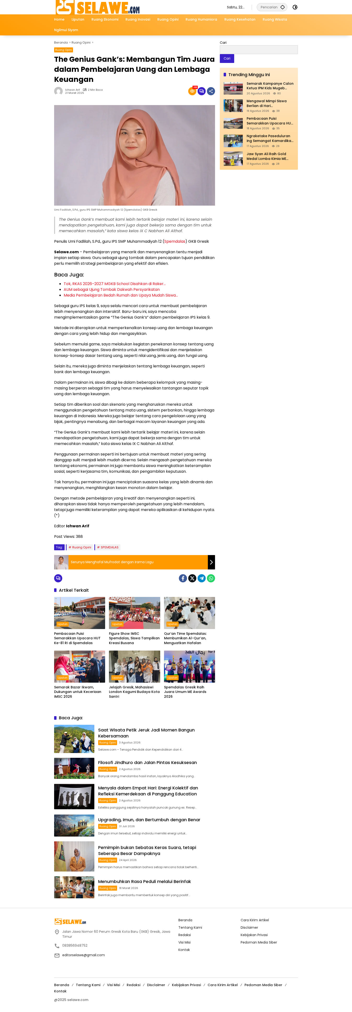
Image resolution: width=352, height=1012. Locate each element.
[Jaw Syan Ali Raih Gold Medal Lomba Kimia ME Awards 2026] (233, 159)
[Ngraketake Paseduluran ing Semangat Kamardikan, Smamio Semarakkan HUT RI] (233, 141)
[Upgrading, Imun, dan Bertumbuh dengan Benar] (74, 826)
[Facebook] (183, 578)
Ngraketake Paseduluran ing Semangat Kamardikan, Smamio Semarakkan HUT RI (270, 138)
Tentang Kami (190, 927)
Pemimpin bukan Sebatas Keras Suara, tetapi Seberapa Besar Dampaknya (147, 850)
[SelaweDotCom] (135, 7)
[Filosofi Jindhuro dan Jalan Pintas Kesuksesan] (74, 768)
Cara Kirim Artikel (255, 920)
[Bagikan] (211, 91)
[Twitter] (192, 578)
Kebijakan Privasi (254, 935)
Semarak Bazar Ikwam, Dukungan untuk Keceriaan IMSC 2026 (77, 692)
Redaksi (184, 935)
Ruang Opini (63, 50)
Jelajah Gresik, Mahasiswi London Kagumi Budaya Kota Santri (134, 692)
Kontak (184, 949)
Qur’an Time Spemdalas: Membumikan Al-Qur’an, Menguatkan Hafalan (185, 638)
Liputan (63, 624)
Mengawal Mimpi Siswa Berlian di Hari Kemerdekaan (267, 103)
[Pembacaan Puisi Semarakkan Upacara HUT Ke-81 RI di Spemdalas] (79, 613)
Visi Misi (184, 942)
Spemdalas (174, 241)
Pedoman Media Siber (259, 942)
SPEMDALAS (110, 547)
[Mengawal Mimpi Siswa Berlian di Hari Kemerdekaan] (233, 105)
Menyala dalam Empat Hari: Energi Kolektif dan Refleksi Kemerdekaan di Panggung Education (148, 791)
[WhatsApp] (211, 578)
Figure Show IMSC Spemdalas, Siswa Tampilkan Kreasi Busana (134, 638)
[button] (282, 7)
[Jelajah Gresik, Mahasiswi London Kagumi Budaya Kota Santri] (134, 667)
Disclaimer (249, 927)
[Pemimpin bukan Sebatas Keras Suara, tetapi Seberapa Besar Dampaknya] (74, 856)
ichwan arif (72, 90)
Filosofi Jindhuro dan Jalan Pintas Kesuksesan (147, 762)
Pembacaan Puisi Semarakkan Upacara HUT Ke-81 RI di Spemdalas (77, 638)
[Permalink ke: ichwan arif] (59, 91)
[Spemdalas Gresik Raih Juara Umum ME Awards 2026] (189, 667)
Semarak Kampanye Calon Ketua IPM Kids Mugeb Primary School (270, 86)
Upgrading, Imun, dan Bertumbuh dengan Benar (149, 820)
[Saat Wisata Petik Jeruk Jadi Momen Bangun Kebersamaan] (74, 739)
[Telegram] (202, 578)
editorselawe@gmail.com (83, 955)
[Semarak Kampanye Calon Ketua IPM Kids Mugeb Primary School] (233, 88)
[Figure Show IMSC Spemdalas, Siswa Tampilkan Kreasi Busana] (134, 613)
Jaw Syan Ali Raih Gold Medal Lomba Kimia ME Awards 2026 (266, 156)
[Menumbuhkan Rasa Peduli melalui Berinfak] (74, 887)
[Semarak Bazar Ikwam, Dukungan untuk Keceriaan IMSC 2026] (79, 667)
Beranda (185, 920)
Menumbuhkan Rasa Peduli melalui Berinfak (144, 881)
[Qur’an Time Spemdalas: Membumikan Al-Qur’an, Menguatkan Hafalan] (189, 613)
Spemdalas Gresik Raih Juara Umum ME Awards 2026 (185, 692)
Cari (223, 42)
